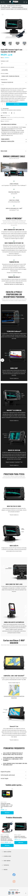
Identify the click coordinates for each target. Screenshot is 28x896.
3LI (4, 834)
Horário (5, 869)
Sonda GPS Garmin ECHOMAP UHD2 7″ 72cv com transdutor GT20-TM (7, 806)
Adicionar (16, 104)
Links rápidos (7, 860)
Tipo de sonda (4, 73)
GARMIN (5, 802)
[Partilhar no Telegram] (11, 113)
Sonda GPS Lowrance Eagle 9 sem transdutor (20, 837)
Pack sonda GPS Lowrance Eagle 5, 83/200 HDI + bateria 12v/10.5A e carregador (7, 838)
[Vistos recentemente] (25, 893)
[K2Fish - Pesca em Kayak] (14, 2)
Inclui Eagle (4, 778)
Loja (5, 5)
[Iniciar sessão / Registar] (24, 2)
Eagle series (10, 117)
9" (18, 824)
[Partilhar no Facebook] (9, 112)
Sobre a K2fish (7, 851)
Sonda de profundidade (18, 117)
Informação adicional (8, 775)
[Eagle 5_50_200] (14, 26)
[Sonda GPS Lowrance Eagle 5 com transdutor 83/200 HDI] (26, 50)
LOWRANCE (6, 57)
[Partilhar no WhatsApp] (14, 113)
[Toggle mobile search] (4, 2)
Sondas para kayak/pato (17, 7)
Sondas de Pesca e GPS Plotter (14, 5)
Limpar (2, 84)
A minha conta (7, 856)
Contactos (6, 865)
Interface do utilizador (7, 67)
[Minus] (4, 105)
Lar (1, 5)
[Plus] (4, 103)
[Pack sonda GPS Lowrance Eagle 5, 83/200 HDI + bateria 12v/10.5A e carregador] (7, 826)
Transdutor (4, 79)
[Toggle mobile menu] (2, 2)
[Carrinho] (26, 2)
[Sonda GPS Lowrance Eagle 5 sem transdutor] (23, 50)
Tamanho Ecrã (4, 61)
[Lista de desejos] (2, 15)
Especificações (5, 772)
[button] (7, 812)
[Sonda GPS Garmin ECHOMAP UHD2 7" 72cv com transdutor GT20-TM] (7, 794)
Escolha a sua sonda (5, 7)
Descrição (4, 151)
